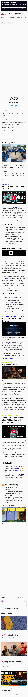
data (12, 387)
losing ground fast (16, 260)
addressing (17, 231)
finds (12, 302)
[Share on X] (5, 23)
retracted (4, 278)
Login (6, 608)
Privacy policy (9, 4)
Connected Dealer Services (9, 344)
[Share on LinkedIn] (11, 23)
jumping (15, 470)
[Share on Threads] (8, 23)
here (17, 180)
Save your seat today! (7, 358)
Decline (22, 8)
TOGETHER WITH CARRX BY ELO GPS (13, 316)
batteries (13, 297)
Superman (21, 474)
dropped (15, 207)
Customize (14, 8)
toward (16, 468)
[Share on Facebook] (2, 23)
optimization (8, 240)
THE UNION (5, 184)
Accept (5, 8)
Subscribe (10, 608)
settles (9, 308)
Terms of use (18, 4)
